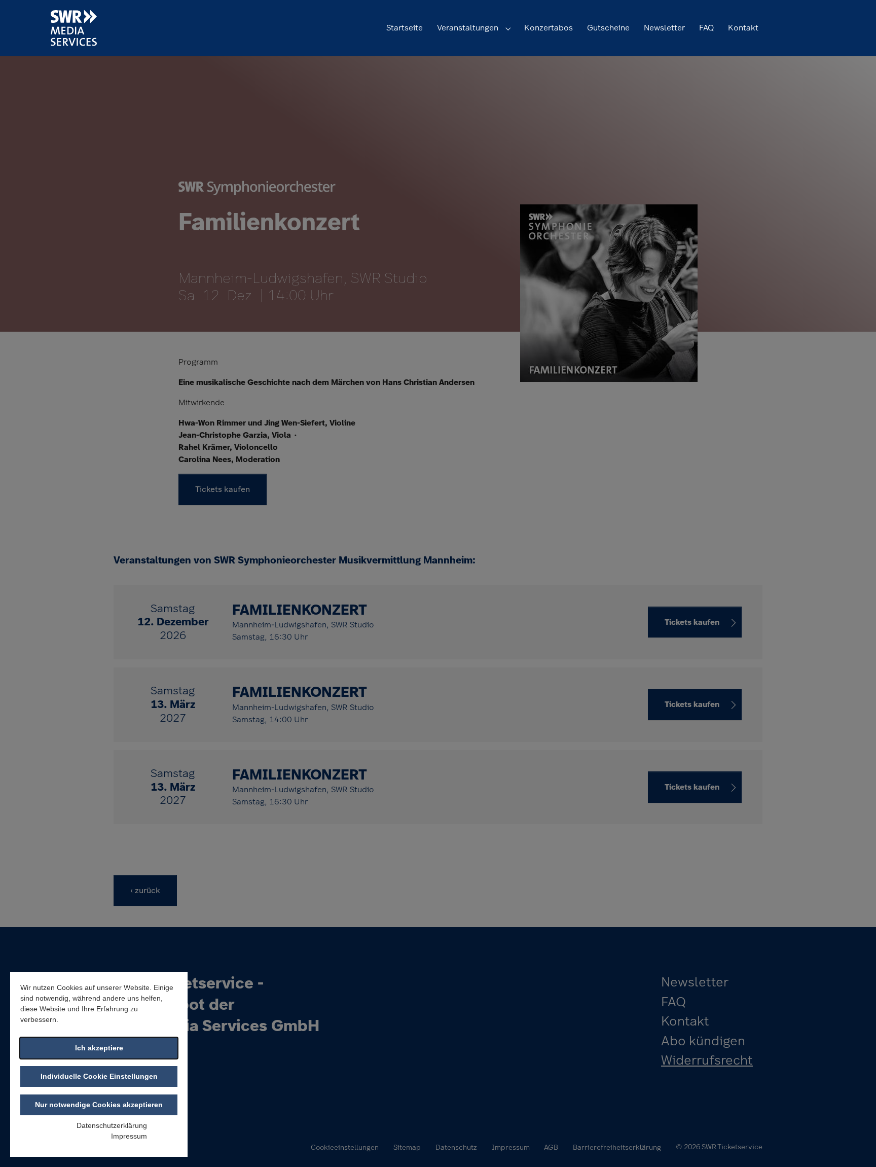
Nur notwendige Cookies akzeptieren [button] (99, 1105)
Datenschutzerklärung (112, 1125)
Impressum (129, 1136)
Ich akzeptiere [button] (99, 1048)
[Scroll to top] (854, 1145)
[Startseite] (74, 28)
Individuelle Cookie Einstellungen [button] (99, 1076)
